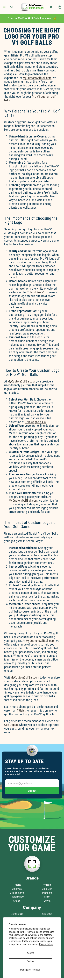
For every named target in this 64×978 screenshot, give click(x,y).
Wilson (47, 884)
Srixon (16, 900)
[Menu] (4, 7)
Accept (30, 953)
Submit (32, 790)
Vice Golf (47, 888)
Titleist (21, 710)
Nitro (47, 896)
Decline (30, 961)
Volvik (47, 900)
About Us (47, 913)
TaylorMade (17, 896)
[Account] (51, 7)
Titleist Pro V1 (36, 292)
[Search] (11, 7)
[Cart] (60, 7)
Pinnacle (47, 892)
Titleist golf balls (35, 422)
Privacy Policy (46, 944)
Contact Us (17, 913)
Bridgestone (17, 892)
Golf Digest (11, 725)
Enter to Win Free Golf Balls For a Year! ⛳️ (32, 18)
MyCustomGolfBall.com (37, 78)
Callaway (17, 888)
